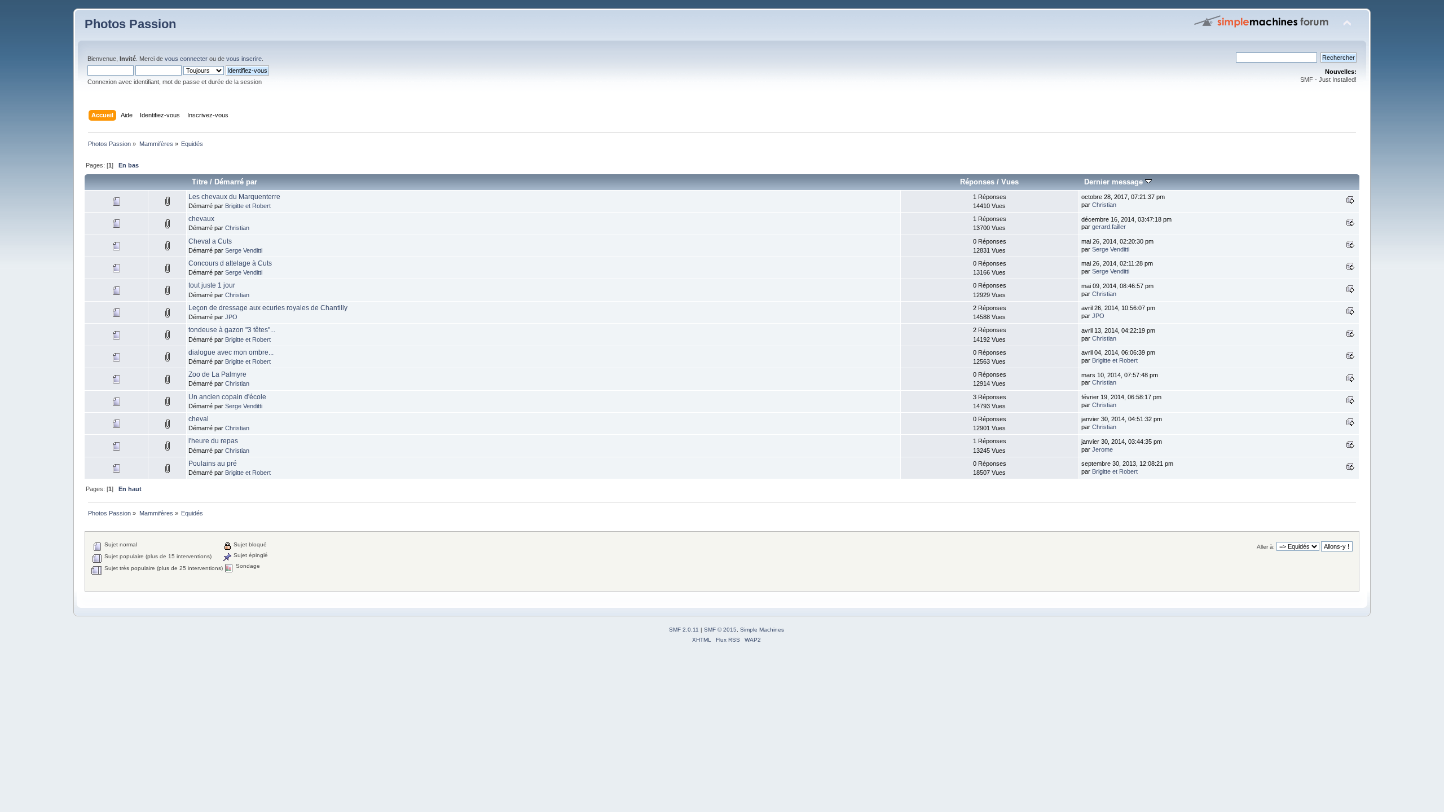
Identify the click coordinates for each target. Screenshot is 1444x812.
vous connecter (186, 58)
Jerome (1102, 449)
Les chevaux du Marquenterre (234, 197)
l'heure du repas (213, 441)
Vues (1010, 182)
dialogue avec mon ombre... (231, 352)
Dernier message (1114, 182)
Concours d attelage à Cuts (230, 263)
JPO (231, 317)
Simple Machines (762, 629)
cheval (198, 419)
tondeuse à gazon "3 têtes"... (231, 330)
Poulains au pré (212, 463)
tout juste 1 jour (211, 285)
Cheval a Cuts (210, 241)
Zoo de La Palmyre (217, 374)
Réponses (977, 182)
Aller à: (1266, 547)
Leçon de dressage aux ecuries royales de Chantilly (267, 308)
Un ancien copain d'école (227, 397)
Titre (200, 182)
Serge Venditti (243, 250)
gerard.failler (1109, 226)
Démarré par (235, 182)
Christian (1104, 204)
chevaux (201, 219)
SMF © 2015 (720, 629)
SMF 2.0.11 (684, 629)
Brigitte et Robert (248, 205)
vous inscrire (244, 58)
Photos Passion (130, 24)
